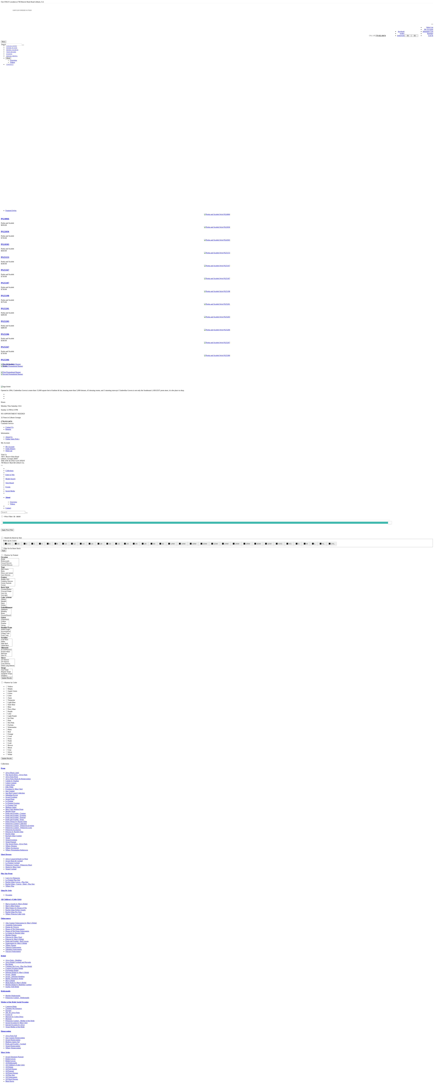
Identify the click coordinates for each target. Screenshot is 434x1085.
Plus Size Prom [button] (6, 874)
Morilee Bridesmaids (12, 996)
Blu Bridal (9, 964)
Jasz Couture (10, 791)
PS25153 (5, 257)
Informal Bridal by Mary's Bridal (17, 972)
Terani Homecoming (12, 1046)
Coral (10, 736)
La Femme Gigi (11, 805)
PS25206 (5, 334)
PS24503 (5, 244)
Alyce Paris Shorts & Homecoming (18, 779)
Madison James (10, 807)
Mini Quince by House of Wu (16, 908)
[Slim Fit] (6, 656)
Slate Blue (11, 705)
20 (110, 544)
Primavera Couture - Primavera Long (18, 828)
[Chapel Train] (6, 634)
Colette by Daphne (12, 781)
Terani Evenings (11, 840)
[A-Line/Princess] (6, 650)
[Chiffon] (5, 622)
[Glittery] (4, 599)
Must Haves (9, 1081)
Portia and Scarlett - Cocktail (15, 1044)
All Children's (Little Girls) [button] (11, 899)
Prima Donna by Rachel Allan (16, 822)
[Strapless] (6, 676)
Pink (9, 720)
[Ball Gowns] (7, 569)
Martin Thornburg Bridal (14, 979)
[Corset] (8, 585)
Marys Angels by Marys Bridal (16, 904)
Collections (9, 471)
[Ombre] (4, 605)
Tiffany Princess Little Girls (15, 914)
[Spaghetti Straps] (6, 674)
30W (259, 544)
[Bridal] (10, 559)
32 (163, 544)
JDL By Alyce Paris (12, 1013)
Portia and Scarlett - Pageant (15, 817)
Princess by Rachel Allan (14, 832)
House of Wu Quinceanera (14, 929)
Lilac (9, 714)
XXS (280, 544)
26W (237, 544)
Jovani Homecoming (12, 1040)
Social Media (10, 491)
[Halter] (6, 642)
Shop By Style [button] (6, 890)
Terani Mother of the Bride (15, 1027)
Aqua (10, 698)
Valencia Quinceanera (13, 947)
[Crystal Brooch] (6, 615)
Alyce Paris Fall (11, 1036)
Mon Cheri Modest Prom (14, 809)
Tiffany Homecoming (13, 1048)
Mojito (10, 689)
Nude (10, 741)
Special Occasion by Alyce (15, 1025)
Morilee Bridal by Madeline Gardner (18, 985)
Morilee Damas (10, 935)
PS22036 (5, 231)
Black (10, 748)
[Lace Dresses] (7, 575)
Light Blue (11, 702)
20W (205, 544)
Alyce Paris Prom (11, 777)
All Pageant (9, 1071)
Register (430, 33)
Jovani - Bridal (10, 974)
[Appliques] (6, 610)
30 (154, 544)
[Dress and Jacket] (7, 573)
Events (7, 487)
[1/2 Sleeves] (8, 660)
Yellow (10, 687)
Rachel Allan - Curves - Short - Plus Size (20, 884)
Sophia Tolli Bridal (12, 987)
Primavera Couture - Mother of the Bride (19, 1021)
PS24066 (5, 219)
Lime (10, 696)
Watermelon (12, 727)
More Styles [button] (5, 1052)
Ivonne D (8, 1015)
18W (194, 544)
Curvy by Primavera (12, 878)
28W (248, 544)
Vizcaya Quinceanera (13, 951)
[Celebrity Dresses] (8, 581)
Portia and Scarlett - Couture (15, 813)
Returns (8, 429)
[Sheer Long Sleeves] (8, 666)
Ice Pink (11, 718)
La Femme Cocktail (12, 863)
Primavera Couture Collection (16, 824)
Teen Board (9, 483)
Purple (10, 711)
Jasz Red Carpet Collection (15, 793)
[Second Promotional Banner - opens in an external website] (12, 374)
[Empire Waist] (6, 652)
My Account (428, 29)
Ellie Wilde (9, 787)
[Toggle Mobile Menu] (2, 465)
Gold (9, 743)
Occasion (8, 895)
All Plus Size (10, 1075)
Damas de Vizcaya (12, 927)
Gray (9, 750)
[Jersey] (5, 625)
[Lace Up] (7, 593)
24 (127, 544)
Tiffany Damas (10, 945)
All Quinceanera (11, 1077)
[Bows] (6, 613)
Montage (8, 1019)
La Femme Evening (12, 803)
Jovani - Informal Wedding (15, 976)
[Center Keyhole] (8, 583)
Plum (10, 729)
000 (9, 544)
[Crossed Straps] (7, 591)
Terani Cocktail (10, 869)
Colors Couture (10, 783)
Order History (10, 449)
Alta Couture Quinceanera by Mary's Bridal (21, 923)
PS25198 (5, 295)
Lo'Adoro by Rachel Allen (14, 933)
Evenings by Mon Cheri (14, 789)
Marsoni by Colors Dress (14, 1017)
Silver (10, 752)
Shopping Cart (428, 31)
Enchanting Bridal (11, 970)
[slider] (390, 522)
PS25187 (5, 283)
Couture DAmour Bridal (14, 968)
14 (83, 544)
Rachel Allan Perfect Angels (15, 910)
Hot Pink (11, 723)
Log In (430, 36)
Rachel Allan (10, 834)
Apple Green (12, 691)
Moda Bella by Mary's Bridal (15, 983)
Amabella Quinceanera (13, 925)
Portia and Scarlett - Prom (14, 819)
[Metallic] (4, 601)
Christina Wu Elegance (13, 1008)
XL (323, 544)
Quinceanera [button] (6, 918)
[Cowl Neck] (6, 640)
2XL (333, 544)
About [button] (7, 497)
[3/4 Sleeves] (8, 662)
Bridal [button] (3, 956)
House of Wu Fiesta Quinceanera (17, 931)
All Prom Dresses (11, 1073)
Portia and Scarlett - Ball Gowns (16, 941)
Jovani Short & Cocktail (14, 861)
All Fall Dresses (11, 1069)
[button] (11, 56)
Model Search (10, 479)
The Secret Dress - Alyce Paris (16, 775)
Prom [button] (3, 768)
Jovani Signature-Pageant (14, 1057)
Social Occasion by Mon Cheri (16, 1023)
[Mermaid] (6, 654)
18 (101, 544)
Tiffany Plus (9, 886)
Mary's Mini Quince (12, 906)
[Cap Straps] (6, 670)
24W (226, 544)
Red (9, 732)
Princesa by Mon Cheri (13, 937)
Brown (10, 745)
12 (74, 544)
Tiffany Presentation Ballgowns (16, 850)
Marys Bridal (10, 981)
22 (119, 544)
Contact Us (9, 427)
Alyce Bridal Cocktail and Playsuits (18, 962)
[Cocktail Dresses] (10, 565)
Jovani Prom (9, 799)
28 (145, 544)
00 (18, 544)
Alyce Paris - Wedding (13, 960)
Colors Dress (10, 785)
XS (290, 544)
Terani (7, 838)
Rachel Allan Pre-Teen (13, 912)
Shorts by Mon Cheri (12, 867)
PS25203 (5, 321)
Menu (3, 42)
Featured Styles (10, 211)
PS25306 (5, 360)
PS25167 (5, 270)
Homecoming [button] (6, 1031)
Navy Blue (12, 709)
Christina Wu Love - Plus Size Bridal (18, 966)
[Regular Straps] (6, 672)
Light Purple (12, 716)
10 (66, 544)
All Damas (9, 1067)
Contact (8, 508)
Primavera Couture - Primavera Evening (19, 826)
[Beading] (6, 611)
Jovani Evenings (11, 797)
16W (183, 544)
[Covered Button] (7, 589)
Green (10, 693)
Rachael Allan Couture (13, 836)
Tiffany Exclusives (12, 848)
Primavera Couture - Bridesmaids (17, 998)
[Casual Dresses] (10, 563)
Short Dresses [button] (6, 854)
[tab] (219, 497)
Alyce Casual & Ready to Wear (16, 859)
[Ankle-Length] (6, 630)
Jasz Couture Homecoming (15, 1038)
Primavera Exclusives (13, 830)
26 (136, 544)
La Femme (9, 801)
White (10, 754)
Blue (9, 707)
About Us (8, 437)
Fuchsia (10, 725)
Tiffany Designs (11, 846)
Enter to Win (9, 475)
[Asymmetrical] (6, 632)
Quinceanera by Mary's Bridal (16, 943)
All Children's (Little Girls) (15, 1065)
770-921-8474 (381, 36)
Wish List (429, 27)
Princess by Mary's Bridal (14, 939)
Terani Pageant (10, 842)
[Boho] (7, 571)
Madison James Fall (12, 1042)
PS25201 (5, 308)
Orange (10, 734)
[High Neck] (6, 644)
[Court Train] (6, 635)
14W (173, 544)
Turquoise (11, 700)
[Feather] (5, 623)
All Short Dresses (11, 1079)
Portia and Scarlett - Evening (15, 815)
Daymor (8, 1011)
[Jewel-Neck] (6, 646)
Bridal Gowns (10, 1059)
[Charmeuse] (5, 620)
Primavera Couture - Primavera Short (18, 865)
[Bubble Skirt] (8, 579)
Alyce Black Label (12, 773)
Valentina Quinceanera (13, 949)
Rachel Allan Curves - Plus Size (16, 882)
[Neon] (4, 603)
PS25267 (5, 347)
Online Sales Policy (12, 439)
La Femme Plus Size (12, 880)
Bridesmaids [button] (5, 991)
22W (216, 544)
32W (269, 544)
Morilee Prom (10, 811)
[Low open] (7, 595)
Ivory (10, 739)
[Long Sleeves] (8, 664)
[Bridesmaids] (10, 561)
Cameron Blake (11, 1006)
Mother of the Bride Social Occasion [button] (14, 1002)
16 (92, 544)
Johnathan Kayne (11, 795)
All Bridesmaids (11, 1063)
